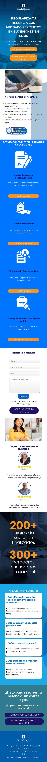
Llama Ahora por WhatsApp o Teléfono (23, 57)
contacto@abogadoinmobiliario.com (23, 752)
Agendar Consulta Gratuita (24, 714)
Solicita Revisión (24, 291)
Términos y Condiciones (31, 757)
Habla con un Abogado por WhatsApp (24, 721)
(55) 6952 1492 (23, 749)
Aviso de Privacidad (14, 757)
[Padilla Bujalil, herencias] (23, 10)
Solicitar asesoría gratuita (24, 410)
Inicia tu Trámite (23, 196)
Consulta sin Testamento (23, 243)
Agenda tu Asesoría (23, 339)
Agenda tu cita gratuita (23, 49)
